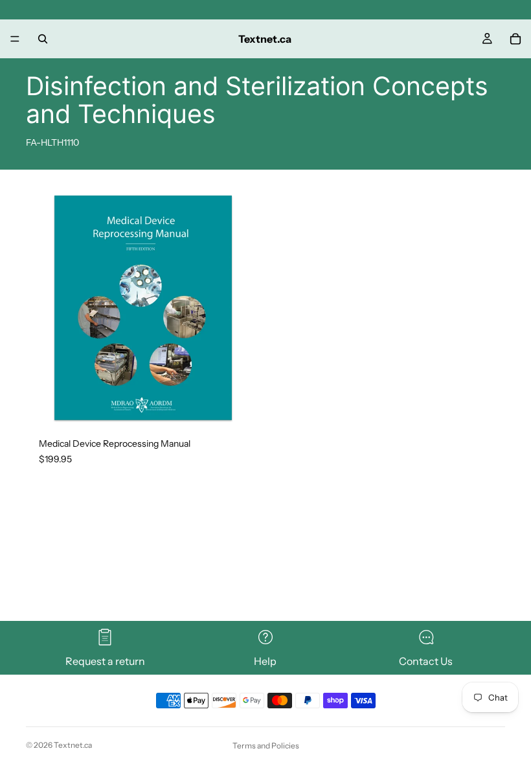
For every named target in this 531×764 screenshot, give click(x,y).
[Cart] (515, 39)
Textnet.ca (73, 745)
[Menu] (15, 39)
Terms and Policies (265, 745)
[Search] (42, 39)
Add (251, 404)
